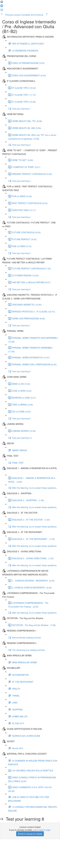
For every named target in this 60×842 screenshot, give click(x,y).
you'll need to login (41, 829)
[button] (1, 2)
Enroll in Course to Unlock (30, 833)
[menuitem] (1, 6)
